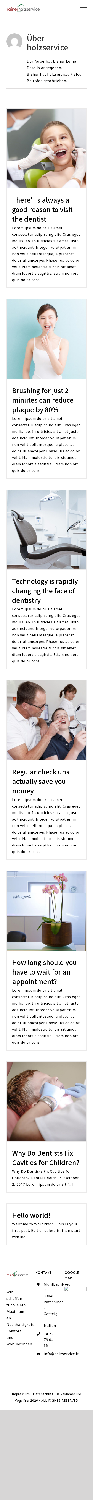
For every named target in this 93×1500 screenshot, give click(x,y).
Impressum (21, 1394)
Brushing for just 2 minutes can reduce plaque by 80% (46, 339)
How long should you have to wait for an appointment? (46, 911)
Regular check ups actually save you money (46, 720)
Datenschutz (43, 1394)
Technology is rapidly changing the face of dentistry (46, 529)
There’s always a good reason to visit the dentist (46, 148)
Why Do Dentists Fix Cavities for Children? (46, 1101)
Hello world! (31, 1215)
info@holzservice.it (51, 1353)
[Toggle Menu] (83, 9)
